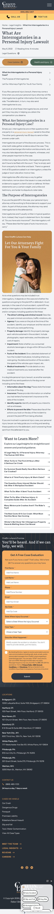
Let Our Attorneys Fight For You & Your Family (22, 84)
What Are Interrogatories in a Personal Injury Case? (22, 73)
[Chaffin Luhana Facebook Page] (22, 867)
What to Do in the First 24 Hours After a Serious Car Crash (22, 462)
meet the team (10, 844)
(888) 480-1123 (12, 784)
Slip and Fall (7, 824)
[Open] (49, 5)
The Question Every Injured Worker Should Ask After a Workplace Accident (23, 484)
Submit (27, 676)
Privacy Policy (27, 665)
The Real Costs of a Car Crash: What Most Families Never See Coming (23, 515)
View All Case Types (10, 833)
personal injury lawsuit (24, 132)
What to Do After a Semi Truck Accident (22, 491)
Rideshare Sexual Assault (13, 820)
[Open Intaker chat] (24, 912)
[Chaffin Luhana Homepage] (11, 5)
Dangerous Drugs (9, 807)
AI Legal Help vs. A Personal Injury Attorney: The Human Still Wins (24, 453)
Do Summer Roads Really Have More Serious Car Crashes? (24, 470)
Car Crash (6, 803)
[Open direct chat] (47, 881)
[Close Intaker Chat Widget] (51, 881)
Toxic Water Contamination (14, 829)
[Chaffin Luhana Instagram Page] (27, 867)
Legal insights (10, 848)
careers (6, 857)
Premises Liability (10, 816)
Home (4, 25)
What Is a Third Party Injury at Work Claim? (24, 477)
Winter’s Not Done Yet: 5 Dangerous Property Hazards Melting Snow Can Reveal (25, 523)
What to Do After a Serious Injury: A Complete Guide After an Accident (20, 498)
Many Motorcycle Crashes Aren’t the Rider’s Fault (24, 506)
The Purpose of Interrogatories (15, 79)
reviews (6, 852)
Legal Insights (15, 25)
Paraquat (6, 811)
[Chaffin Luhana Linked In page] (31, 867)
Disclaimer (24, 667)
